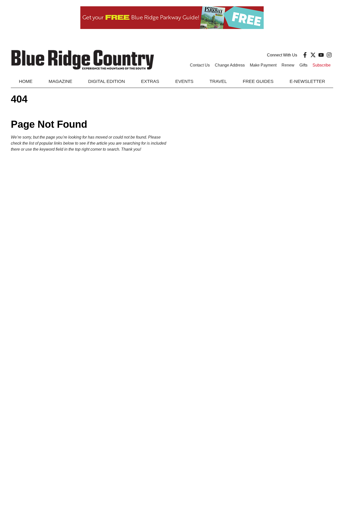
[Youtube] (321, 55)
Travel (218, 81)
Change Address (230, 65)
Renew (288, 65)
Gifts (303, 65)
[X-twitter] (313, 55)
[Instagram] (329, 55)
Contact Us (200, 65)
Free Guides (258, 81)
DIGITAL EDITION (106, 81)
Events (184, 81)
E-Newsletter (307, 81)
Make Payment (263, 65)
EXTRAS (150, 81)
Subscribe (322, 65)
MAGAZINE (60, 81)
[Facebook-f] (305, 55)
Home (25, 81)
